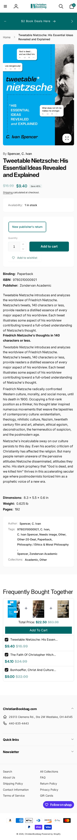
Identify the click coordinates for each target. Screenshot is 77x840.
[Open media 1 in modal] (38, 94)
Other (62, 534)
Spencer (22, 553)
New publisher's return (27, 226)
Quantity (13, 238)
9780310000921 (28, 529)
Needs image (48, 534)
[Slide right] (72, 21)
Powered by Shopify (51, 834)
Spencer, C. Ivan (17, 154)
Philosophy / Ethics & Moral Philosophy (43, 544)
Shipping (8, 192)
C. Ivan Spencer (27, 534)
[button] (5, 6)
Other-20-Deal (26, 539)
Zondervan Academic (43, 553)
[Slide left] (5, 21)
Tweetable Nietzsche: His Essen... (34, 639)
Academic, (32, 559)
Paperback (45, 539)
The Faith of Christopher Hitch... (33, 655)
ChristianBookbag (33, 834)
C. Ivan (44, 529)
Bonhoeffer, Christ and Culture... (33, 670)
